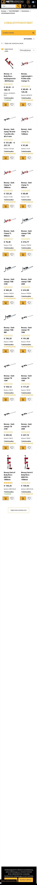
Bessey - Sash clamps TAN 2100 (9, 281)
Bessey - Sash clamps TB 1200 (9, 378)
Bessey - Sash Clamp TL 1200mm (26, 131)
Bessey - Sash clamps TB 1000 (26, 329)
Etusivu (3, 11)
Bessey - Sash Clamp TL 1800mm (9, 185)
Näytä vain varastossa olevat (14, 43)
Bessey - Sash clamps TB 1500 (26, 378)
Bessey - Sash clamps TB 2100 (9, 426)
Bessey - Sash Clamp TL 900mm (9, 233)
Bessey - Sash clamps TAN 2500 (26, 281)
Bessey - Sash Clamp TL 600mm (26, 185)
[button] (18, 39)
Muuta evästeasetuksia (8, 881)
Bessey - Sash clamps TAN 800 (9, 329)
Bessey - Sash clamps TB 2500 (26, 426)
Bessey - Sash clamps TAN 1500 (26, 233)
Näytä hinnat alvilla (9, 50)
